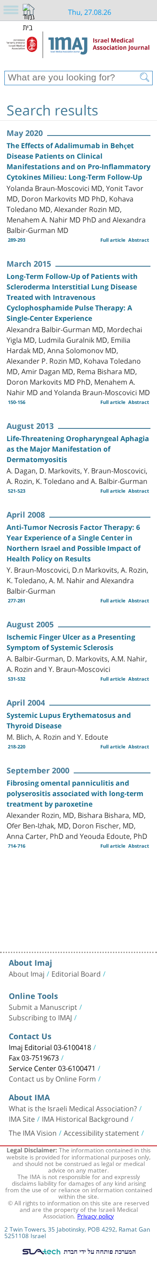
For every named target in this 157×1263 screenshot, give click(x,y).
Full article (113, 240)
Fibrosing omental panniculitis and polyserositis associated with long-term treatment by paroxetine (75, 793)
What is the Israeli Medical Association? (73, 1108)
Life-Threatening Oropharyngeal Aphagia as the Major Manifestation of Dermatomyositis (78, 449)
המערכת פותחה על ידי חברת (99, 1251)
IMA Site (22, 1118)
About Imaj (26, 973)
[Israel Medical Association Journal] (78, 48)
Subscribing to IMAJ (40, 1017)
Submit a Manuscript (43, 1006)
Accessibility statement (101, 1132)
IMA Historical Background (85, 1118)
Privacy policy (95, 1215)
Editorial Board (76, 973)
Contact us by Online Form (52, 1078)
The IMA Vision (33, 1132)
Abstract (138, 240)
